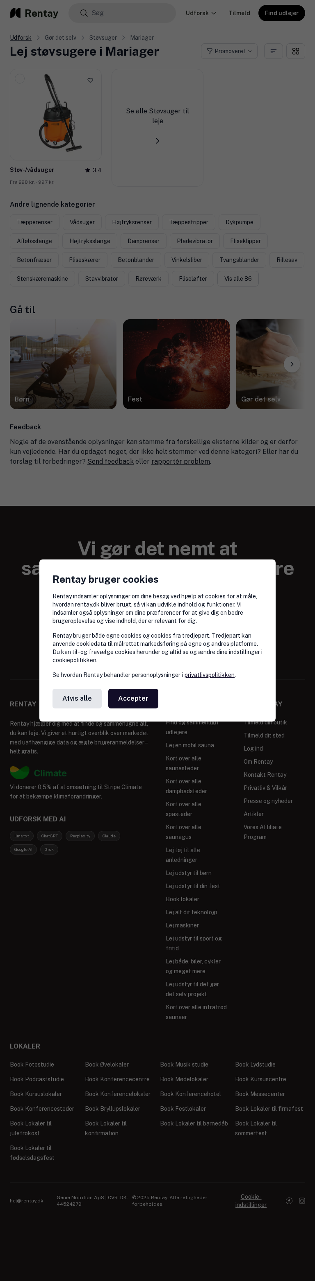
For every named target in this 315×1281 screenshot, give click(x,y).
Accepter (133, 698)
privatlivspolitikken (210, 675)
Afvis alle (77, 698)
